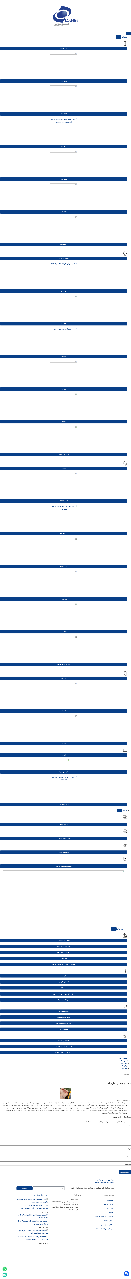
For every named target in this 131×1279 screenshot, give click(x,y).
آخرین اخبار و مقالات (41, 1195)
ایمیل (129, 1156)
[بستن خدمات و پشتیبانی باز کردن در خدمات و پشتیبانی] (114, 929)
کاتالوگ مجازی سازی (106, 1224)
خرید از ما (110, 1212)
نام (129, 1149)
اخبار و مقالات (108, 1204)
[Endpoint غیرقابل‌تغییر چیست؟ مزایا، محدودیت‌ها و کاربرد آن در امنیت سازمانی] (32, 1202)
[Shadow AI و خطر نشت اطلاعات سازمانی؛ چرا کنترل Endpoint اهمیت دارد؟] (32, 1233)
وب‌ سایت (128, 1164)
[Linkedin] (74, 1215)
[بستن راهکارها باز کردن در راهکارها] (119, 810)
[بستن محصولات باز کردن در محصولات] (118, 37)
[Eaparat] (69, 1215)
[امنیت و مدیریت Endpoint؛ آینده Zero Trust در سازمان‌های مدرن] (32, 1217)
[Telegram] (64, 1215)
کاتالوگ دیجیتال (108, 1220)
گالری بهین (109, 1208)
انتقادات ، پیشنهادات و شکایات (104, 1216)
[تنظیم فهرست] (128, 33)
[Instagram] (79, 1215)
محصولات (110, 1200)
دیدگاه (129, 1125)
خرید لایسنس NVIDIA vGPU (104, 1229)
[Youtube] (60, 1215)
